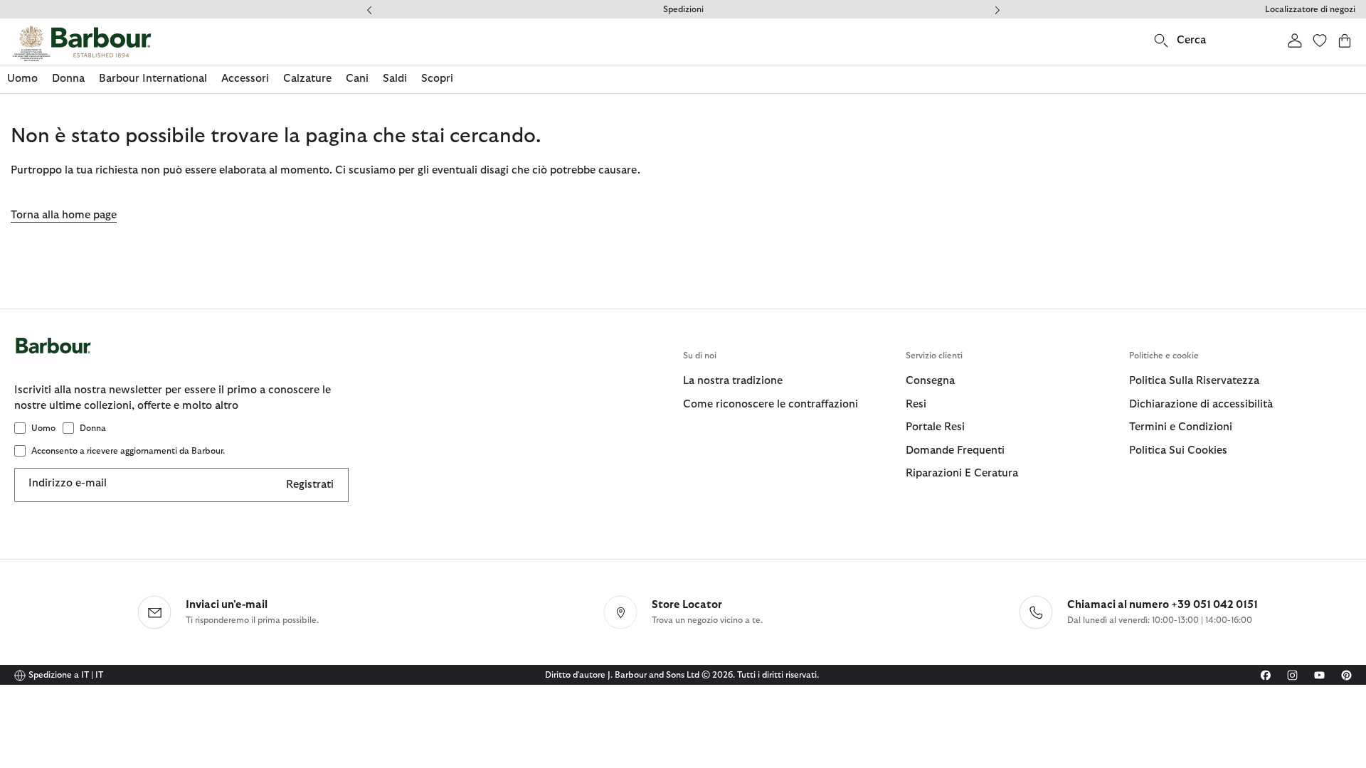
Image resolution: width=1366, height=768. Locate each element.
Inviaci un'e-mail (227, 604)
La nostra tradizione (733, 380)
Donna (93, 428)
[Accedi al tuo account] (1295, 40)
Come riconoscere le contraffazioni (770, 404)
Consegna (930, 380)
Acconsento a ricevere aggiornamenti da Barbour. (128, 451)
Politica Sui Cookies (1178, 450)
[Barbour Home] (82, 43)
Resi (916, 404)
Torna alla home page (64, 215)
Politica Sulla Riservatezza (1194, 380)
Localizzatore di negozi (1310, 9)
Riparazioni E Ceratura (962, 473)
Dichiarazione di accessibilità (1201, 404)
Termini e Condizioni (1180, 427)
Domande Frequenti (955, 450)
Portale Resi (935, 427)
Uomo (43, 428)
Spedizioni (683, 9)
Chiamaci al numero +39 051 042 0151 (1162, 604)
